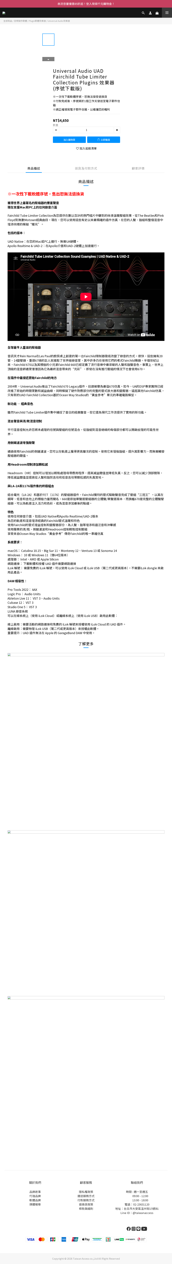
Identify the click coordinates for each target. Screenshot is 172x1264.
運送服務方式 (86, 1196)
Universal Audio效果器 (59, 20)
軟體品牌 (35, 1200)
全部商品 (7, 20)
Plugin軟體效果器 (37, 20)
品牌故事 (35, 1192)
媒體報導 (35, 1204)
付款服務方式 (86, 1200)
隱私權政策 (86, 1192)
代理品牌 (35, 1196)
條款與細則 (86, 1209)
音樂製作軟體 (20, 20)
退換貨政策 (86, 1204)
